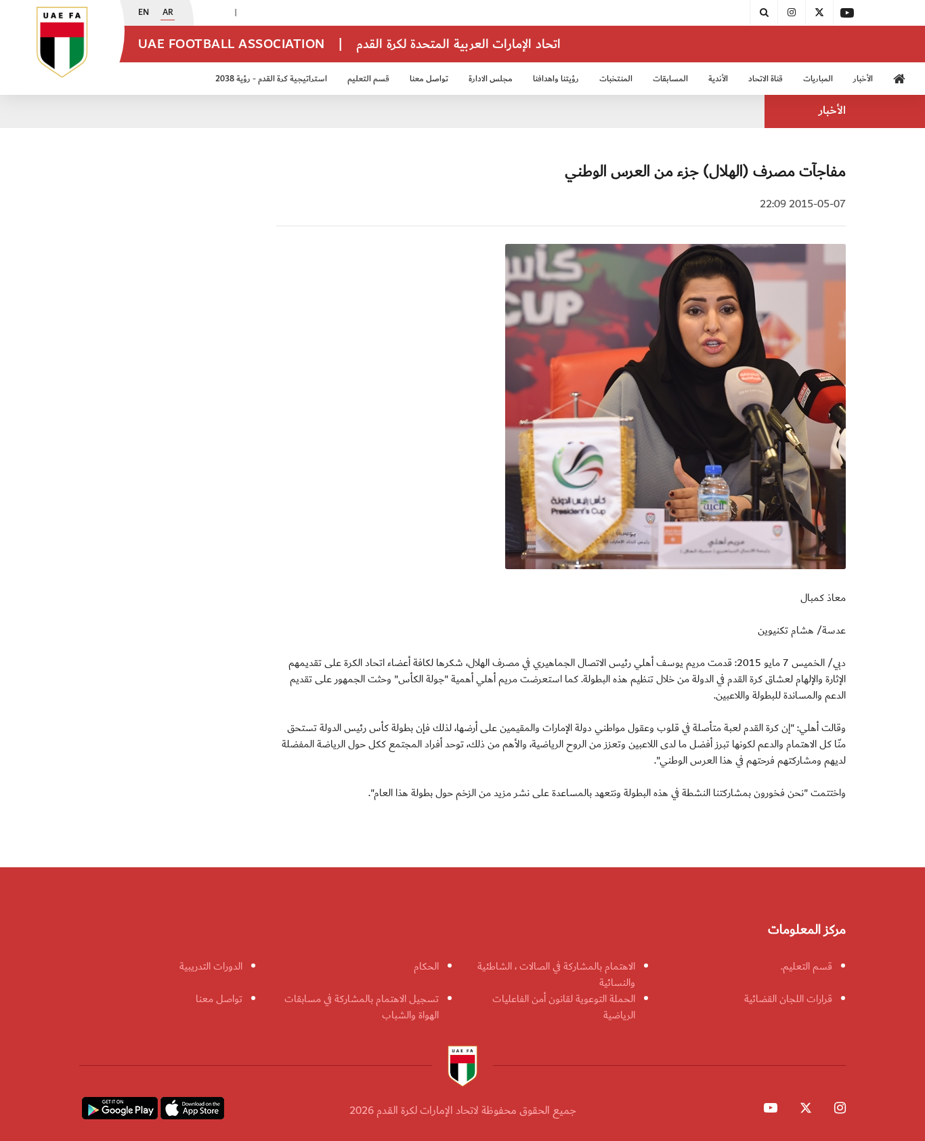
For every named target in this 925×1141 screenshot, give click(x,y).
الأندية (718, 79)
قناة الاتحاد (765, 79)
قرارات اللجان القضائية (788, 999)
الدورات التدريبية (210, 966)
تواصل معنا (219, 999)
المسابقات (670, 79)
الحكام (426, 966)
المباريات (818, 79)
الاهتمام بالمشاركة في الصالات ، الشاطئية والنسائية (556, 974)
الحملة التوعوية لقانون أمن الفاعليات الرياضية (563, 1007)
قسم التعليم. (806, 966)
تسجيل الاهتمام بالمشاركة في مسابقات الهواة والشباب (361, 1007)
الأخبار (863, 79)
